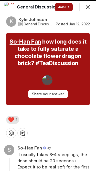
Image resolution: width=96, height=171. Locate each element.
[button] (12, 120)
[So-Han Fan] (47, 80)
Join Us (63, 7)
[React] (11, 133)
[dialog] (48, 85)
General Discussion (38, 24)
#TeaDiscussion (57, 63)
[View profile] (9, 7)
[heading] (38, 7)
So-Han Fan (25, 41)
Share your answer (48, 94)
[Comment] (22, 133)
